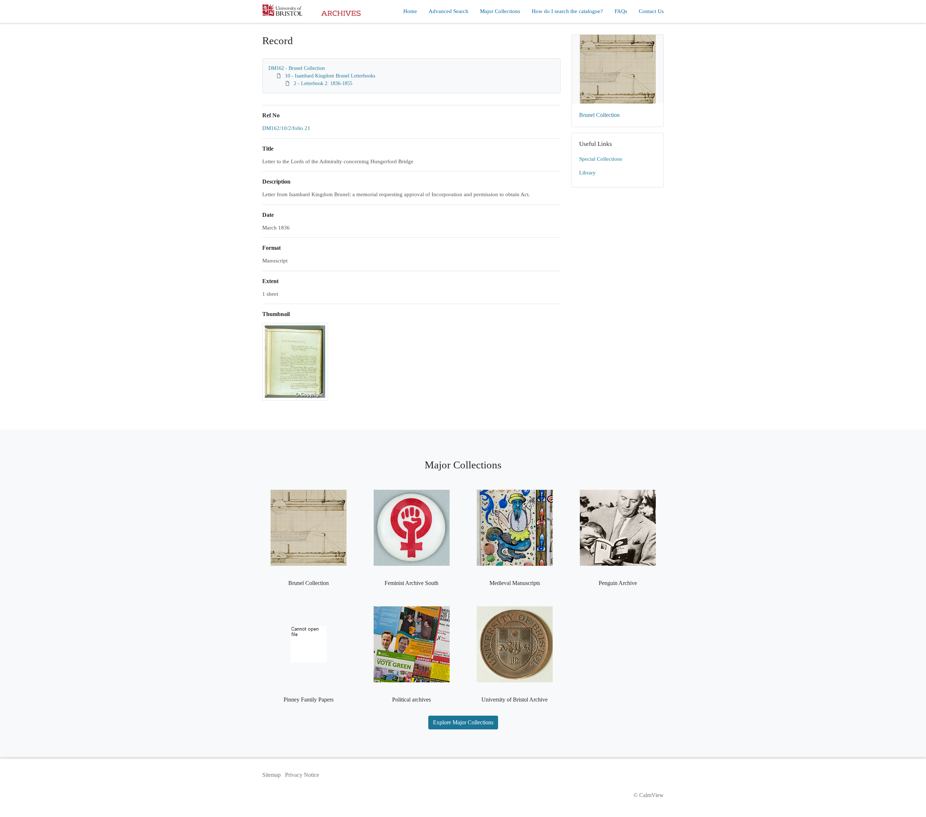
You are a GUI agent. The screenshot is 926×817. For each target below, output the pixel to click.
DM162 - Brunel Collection (296, 68)
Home (410, 11)
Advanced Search (448, 11)
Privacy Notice (302, 775)
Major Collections (500, 11)
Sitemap (271, 775)
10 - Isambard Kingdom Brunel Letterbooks (330, 76)
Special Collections (600, 159)
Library (587, 173)
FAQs (621, 11)
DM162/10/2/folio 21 (286, 128)
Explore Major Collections (463, 722)
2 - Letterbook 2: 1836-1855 (323, 83)
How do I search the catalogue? (567, 11)
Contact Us (651, 11)
